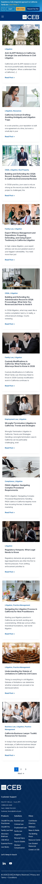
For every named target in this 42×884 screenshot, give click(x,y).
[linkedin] (4, 863)
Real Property (24, 170)
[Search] (3, 9)
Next (21, 773)
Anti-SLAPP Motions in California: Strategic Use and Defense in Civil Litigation (20, 55)
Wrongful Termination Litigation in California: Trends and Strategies (20, 424)
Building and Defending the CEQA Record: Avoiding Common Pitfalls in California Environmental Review (21, 176)
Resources (17, 111)
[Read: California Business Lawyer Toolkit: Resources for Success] (21, 712)
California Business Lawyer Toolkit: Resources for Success (21, 734)
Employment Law (11, 419)
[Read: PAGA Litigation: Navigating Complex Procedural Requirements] (21, 467)
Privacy (33, 875)
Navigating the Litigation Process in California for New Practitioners (21, 610)
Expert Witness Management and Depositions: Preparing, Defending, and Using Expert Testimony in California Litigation (20, 236)
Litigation (8, 49)
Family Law (9, 229)
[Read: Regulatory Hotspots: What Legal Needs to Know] (21, 531)
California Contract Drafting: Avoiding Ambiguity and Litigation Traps (20, 117)
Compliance (9, 481)
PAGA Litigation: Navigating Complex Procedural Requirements (17, 487)
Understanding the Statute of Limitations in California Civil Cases (21, 672)
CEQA (7, 170)
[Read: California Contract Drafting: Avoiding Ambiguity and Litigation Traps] (21, 96)
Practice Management (21, 605)
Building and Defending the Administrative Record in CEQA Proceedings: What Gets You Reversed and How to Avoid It (19, 301)
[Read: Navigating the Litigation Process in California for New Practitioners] (21, 591)
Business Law (10, 727)
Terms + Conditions (9, 877)
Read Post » (10, 77)
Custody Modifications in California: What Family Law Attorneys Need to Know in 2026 (20, 363)
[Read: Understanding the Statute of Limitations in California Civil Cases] (21, 653)
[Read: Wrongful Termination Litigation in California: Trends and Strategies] (21, 405)
